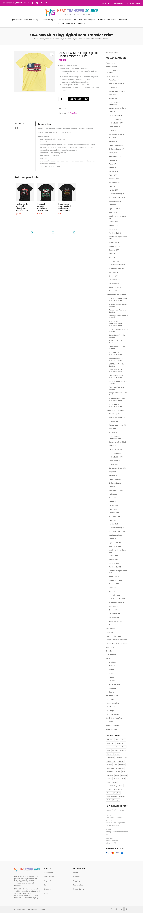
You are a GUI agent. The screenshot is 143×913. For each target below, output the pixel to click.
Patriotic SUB (114, 563)
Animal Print (111, 743)
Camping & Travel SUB (117, 442)
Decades (119, 757)
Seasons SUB (114, 584)
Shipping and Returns (81, 881)
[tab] (25, 123)
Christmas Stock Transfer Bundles (119, 330)
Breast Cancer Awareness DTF (115, 103)
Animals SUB (113, 421)
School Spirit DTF (115, 246)
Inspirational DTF (115, 201)
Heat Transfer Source (36, 909)
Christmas (110, 757)
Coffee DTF (113, 130)
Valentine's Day (112, 796)
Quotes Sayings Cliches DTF (118, 238)
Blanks (100, 20)
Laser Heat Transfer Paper (117, 644)
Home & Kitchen (113, 714)
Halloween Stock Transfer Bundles (115, 353)
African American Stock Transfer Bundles (118, 299)
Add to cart (75, 99)
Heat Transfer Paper (86, 20)
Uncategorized (111, 729)
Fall (114, 761)
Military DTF (113, 222)
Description (20, 124)
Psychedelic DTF (115, 233)
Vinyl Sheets (112, 662)
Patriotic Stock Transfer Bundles (118, 382)
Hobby (111, 677)
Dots (125, 757)
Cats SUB (112, 446)
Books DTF (113, 99)
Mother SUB (113, 559)
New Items (110, 647)
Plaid (123, 779)
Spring (115, 782)
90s (117, 740)
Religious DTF (114, 243)
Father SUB (113, 494)
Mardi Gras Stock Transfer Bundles (115, 371)
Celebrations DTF (115, 115)
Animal (111, 670)
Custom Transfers (64, 20)
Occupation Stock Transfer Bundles (116, 377)
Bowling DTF (115, 261)
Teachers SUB (114, 606)
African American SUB (117, 418)
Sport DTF (112, 257)
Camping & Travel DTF (117, 108)
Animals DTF (113, 87)
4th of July (110, 740)
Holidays (110, 711)
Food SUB (112, 502)
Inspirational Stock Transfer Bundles (116, 359)
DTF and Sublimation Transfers (113, 71)
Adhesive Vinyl (48, 20)
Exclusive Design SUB (116, 483)
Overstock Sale (111, 655)
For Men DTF (113, 171)
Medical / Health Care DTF (117, 217)
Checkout (130, 3)
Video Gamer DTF (115, 287)
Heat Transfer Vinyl (31, 20)
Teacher (109, 793)
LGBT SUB (112, 539)
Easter (109, 761)
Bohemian (123, 750)
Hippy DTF (112, 186)
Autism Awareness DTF (117, 91)
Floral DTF (112, 164)
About (75, 873)
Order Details (49, 877)
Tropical (117, 793)
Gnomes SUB (114, 513)
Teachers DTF (114, 272)
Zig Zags (116, 800)
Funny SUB (113, 509)
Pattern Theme (114, 684)
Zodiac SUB (113, 625)
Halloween (110, 772)
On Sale (109, 651)
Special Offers (17, 20)
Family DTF (113, 153)
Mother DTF (113, 226)
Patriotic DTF (114, 229)
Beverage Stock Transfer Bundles (118, 317)
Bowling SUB (115, 595)
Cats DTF (112, 112)
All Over (112, 666)
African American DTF (117, 84)
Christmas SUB (114, 461)
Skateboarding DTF (118, 265)
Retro (108, 782)
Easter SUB (113, 476)
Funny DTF (113, 175)
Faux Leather (110, 629)
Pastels (109, 779)
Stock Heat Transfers (65, 23)
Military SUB (113, 556)
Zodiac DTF (113, 291)
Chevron (116, 754)
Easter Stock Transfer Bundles (117, 336)
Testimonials (78, 885)
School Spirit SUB (115, 580)
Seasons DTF (114, 250)
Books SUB (113, 432)
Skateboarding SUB (118, 599)
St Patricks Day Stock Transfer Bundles (117, 400)
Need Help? (106, 3)
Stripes (109, 789)
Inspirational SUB (115, 535)
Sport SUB (112, 591)
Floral (111, 673)
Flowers (109, 764)
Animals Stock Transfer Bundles (118, 305)
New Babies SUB (117, 457)
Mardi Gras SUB (115, 546)
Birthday (115, 750)
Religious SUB (114, 576)
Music (117, 775)
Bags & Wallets (113, 703)
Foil (75, 20)
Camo (109, 754)
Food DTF (112, 168)
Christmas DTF (114, 127)
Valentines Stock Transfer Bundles (115, 405)
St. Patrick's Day (112, 786)
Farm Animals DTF (115, 156)
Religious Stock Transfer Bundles (118, 394)
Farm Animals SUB (116, 490)
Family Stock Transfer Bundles (117, 348)
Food (115, 764)
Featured (109, 632)
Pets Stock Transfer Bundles (116, 388)
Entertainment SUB (116, 479)
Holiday (112, 681)
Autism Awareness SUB (117, 425)
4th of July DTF (114, 80)
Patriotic (116, 779)
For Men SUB (113, 505)
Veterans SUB (114, 617)
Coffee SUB (113, 464)
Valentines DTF (114, 280)
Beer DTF (112, 95)
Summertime (118, 789)
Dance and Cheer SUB (117, 468)
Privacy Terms (78, 889)
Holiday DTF (113, 190)
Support (80, 23)
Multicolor (110, 775)
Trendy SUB (113, 610)
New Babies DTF (116, 123)
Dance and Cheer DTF (117, 134)
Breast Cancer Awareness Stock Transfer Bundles (115, 323)
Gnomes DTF (114, 179)
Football (122, 764)
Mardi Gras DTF (115, 212)
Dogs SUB (112, 472)
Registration (48, 881)
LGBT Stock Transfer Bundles (116, 365)
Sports (111, 692)
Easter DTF (113, 142)
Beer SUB (112, 429)
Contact (76, 877)
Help (86, 99)
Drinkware (111, 707)
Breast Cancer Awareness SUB (115, 437)
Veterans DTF (114, 283)
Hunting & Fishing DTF (117, 197)
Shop (42, 39)
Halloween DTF (114, 183)
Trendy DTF (113, 276)
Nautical (124, 775)
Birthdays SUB (116, 453)
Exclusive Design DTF (116, 149)
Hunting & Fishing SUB (117, 531)
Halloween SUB (114, 516)
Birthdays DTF (116, 119)
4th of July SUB (114, 414)
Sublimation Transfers (115, 410)
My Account (118, 3)
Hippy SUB (113, 520)
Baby (124, 747)
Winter (109, 800)
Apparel (110, 699)
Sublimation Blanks (113, 725)
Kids (123, 772)
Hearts (118, 772)
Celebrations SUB (115, 449)
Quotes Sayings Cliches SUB (118, 572)
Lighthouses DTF (115, 209)
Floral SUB (113, 498)
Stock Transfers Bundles (116, 295)
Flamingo (121, 761)
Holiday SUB (113, 524)
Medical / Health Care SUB (117, 551)
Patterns (111, 20)
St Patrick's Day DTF (118, 194)
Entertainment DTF (116, 145)
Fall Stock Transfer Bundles (116, 342)
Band (108, 750)
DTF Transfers (68, 39)
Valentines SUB (114, 614)
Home (36, 39)
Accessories (122, 20)
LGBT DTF (112, 205)
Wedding (122, 796)
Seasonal (112, 688)
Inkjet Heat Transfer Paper (117, 640)
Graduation (120, 768)
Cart (138, 3)
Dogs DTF (112, 138)
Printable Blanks (112, 696)
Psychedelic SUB (115, 567)
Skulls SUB (113, 588)
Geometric (110, 768)
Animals (110, 722)
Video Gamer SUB (115, 621)
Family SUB (113, 487)
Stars (121, 786)
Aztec (118, 747)
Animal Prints (121, 743)
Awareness (110, 747)
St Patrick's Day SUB (118, 528)
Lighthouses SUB (115, 543)
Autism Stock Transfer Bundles (117, 311)
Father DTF (113, 160)
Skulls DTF (112, 254)
